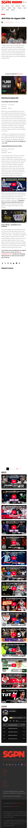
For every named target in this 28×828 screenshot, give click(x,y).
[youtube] (13, 764)
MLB (3, 14)
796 (17, 468)
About (4, 769)
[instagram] (10, 764)
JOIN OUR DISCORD (17, 2)
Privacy (5, 775)
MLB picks (19, 74)
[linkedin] (16, 764)
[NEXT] (20, 469)
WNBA (9, 8)
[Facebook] (2, 263)
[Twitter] (5, 263)
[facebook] (4, 764)
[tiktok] (25, 764)
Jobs (4, 773)
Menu (25, 2)
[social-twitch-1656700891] (19, 764)
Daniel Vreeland (9, 22)
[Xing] (19, 263)
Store (4, 784)
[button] (24, 2)
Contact (5, 780)
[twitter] (7, 764)
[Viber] (16, 263)
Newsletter (6, 786)
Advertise (5, 771)
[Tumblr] (11, 263)
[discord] (22, 764)
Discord (5, 782)
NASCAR (3, 8)
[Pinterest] (8, 263)
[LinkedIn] (13, 263)
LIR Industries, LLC (19, 803)
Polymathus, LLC (16, 806)
